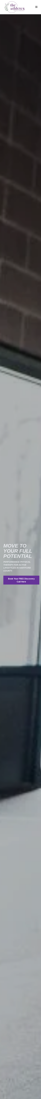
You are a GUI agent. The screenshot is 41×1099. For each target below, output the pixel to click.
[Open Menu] (36, 7)
